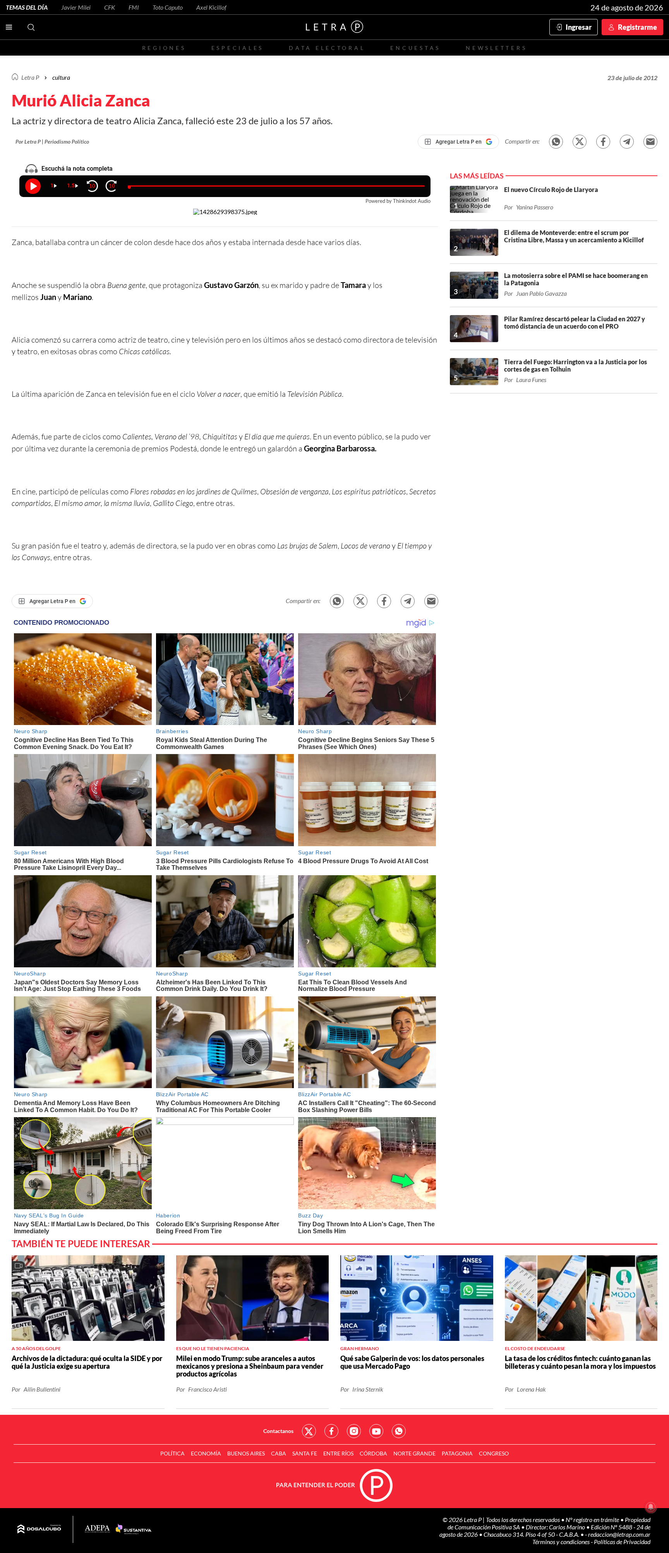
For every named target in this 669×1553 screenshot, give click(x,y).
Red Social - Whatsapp (398, 1431)
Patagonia (457, 1453)
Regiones (164, 48)
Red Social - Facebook (331, 1431)
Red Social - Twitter (309, 1431)
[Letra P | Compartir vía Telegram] (626, 141)
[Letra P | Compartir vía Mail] (650, 141)
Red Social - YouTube (376, 1431)
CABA (278, 1453)
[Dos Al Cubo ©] (39, 1529)
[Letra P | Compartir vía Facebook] (603, 141)
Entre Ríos (338, 1453)
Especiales (237, 48)
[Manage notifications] (651, 1507)
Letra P (30, 77)
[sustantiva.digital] (133, 1529)
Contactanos (278, 1431)
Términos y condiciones (561, 1541)
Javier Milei (76, 7)
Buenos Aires (246, 1453)
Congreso (494, 1453)
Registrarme (637, 27)
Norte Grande (414, 1453)
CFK (109, 7)
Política (172, 1453)
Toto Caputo (168, 7)
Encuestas (415, 48)
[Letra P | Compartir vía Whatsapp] (556, 141)
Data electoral (327, 48)
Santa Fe (304, 1453)
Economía (206, 1453)
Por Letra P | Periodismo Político (52, 141)
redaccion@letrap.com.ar (619, 1534)
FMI (134, 7)
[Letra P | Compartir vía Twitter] (579, 141)
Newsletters (496, 48)
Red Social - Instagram (353, 1431)
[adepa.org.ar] (97, 1529)
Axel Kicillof (211, 7)
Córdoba (373, 1453)
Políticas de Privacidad (622, 1541)
